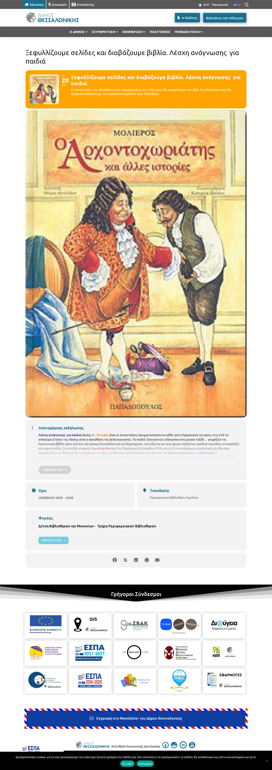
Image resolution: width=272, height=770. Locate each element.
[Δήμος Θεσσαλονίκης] (56, 18)
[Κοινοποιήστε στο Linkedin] (136, 560)
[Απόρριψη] (267, 761)
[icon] (165, 747)
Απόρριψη (145, 763)
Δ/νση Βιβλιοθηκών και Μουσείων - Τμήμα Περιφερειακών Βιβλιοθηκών (97, 526)
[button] (246, 4)
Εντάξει (127, 763)
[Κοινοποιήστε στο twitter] (125, 560)
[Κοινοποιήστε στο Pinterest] (146, 560)
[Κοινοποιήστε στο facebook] (114, 560)
